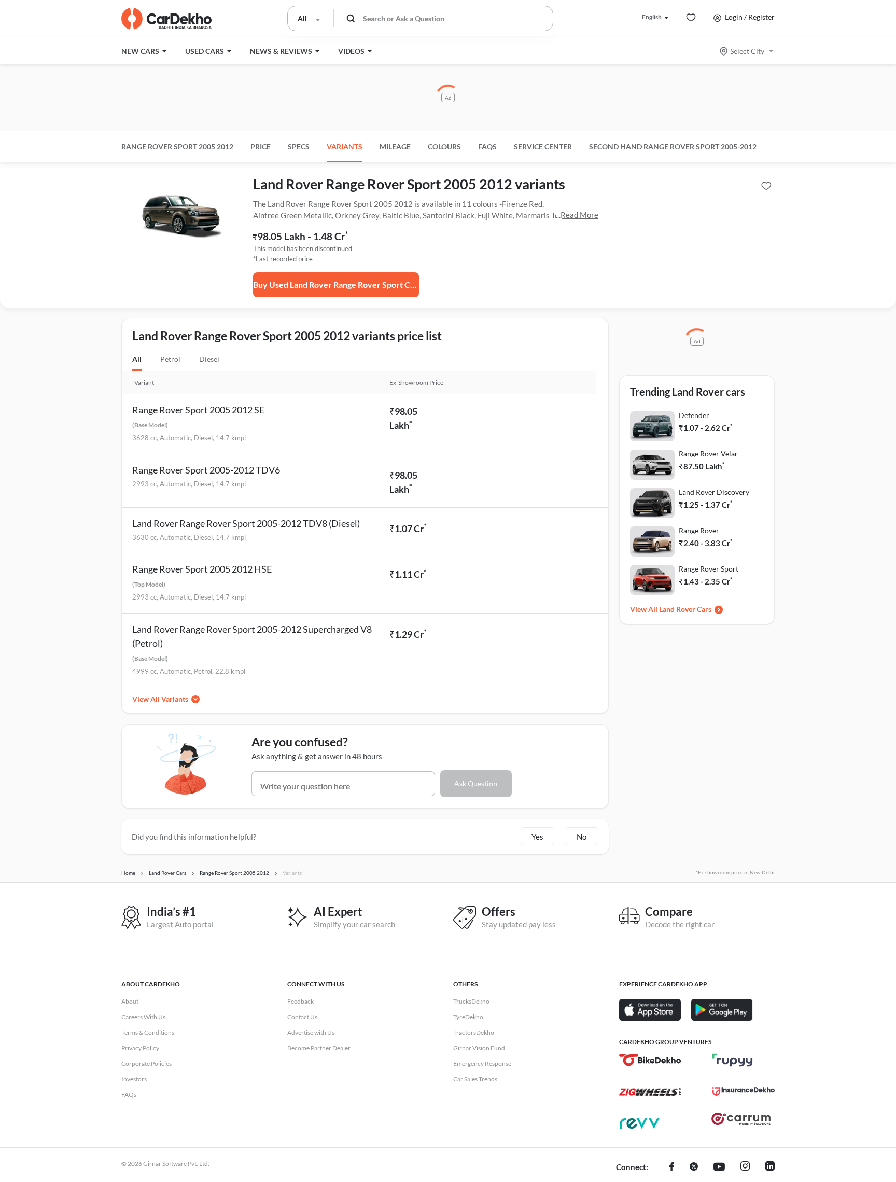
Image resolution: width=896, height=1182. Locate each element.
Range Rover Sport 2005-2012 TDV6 (206, 470)
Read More (579, 214)
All (137, 359)
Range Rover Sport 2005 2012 (177, 146)
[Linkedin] (770, 1167)
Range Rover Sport (708, 568)
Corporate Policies (146, 1063)
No (581, 836)
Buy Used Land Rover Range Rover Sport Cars (336, 284)
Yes (537, 836)
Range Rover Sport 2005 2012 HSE (202, 569)
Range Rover (699, 530)
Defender (694, 415)
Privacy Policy (140, 1048)
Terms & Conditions (147, 1032)
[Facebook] (671, 1167)
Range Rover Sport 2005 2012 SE (198, 409)
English (652, 17)
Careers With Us (143, 1017)
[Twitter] (694, 1167)
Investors (134, 1079)
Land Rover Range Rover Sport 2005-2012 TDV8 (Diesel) (246, 523)
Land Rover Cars (685, 609)
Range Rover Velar (708, 453)
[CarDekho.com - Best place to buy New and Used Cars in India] (166, 19)
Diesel (209, 359)
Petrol (170, 359)
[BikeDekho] (650, 1060)
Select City (747, 51)
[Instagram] (745, 1167)
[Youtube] (719, 1167)
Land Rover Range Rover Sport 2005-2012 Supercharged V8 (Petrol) (252, 636)
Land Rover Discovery (714, 492)
